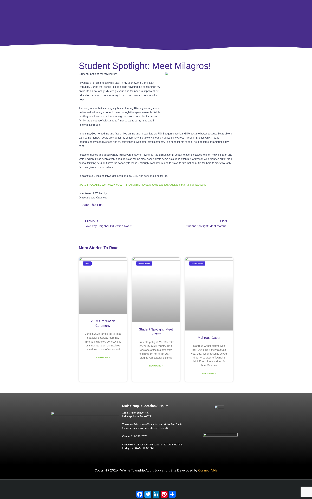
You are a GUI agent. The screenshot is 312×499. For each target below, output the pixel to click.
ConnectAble (208, 470)
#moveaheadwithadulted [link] (153, 184)
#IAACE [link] (83, 184)
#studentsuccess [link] (196, 184)
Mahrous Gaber (209, 337)
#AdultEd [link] (133, 184)
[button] (198, 205)
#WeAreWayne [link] (109, 184)
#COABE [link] (94, 184)
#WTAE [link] (122, 184)
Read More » (103, 357)
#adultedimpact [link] (177, 184)
